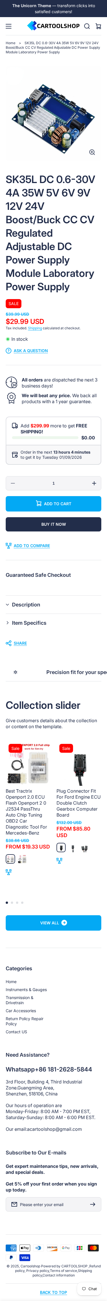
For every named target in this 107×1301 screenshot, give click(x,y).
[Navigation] (8, 26)
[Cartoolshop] (53, 26)
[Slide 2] (12, 903)
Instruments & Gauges (26, 989)
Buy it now (53, 524)
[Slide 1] (7, 903)
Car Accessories (21, 1010)
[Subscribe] (94, 1204)
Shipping (35, 328)
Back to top (53, 1292)
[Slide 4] (22, 903)
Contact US (16, 1031)
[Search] (87, 26)
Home (10, 43)
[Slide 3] (17, 903)
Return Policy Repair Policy (24, 1021)
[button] (53, 604)
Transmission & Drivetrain (19, 1000)
